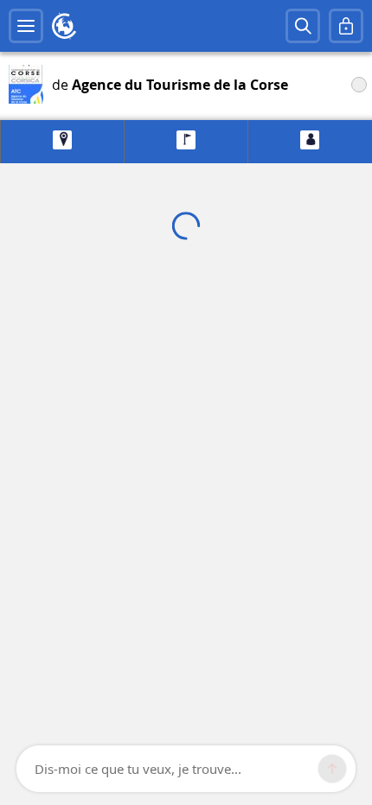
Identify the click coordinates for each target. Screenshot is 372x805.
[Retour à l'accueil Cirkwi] (64, 26)
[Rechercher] (302, 26)
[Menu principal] (26, 26)
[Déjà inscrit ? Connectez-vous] (346, 26)
